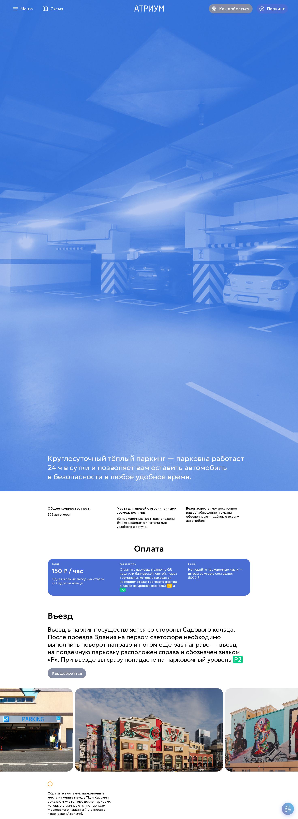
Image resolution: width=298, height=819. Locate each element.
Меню (26, 8)
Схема (56, 8)
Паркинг (276, 8)
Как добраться (234, 8)
